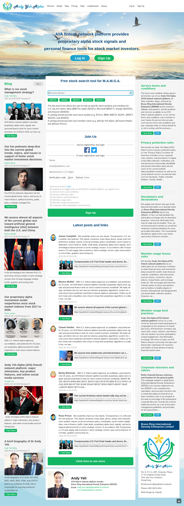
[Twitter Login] (94, 150)
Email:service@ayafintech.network (156, 484)
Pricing (74, 6)
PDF (158, 133)
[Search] (131, 93)
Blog (67, 6)
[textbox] (90, 93)
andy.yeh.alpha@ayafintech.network (93, 487)
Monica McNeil (10, 234)
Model (59, 6)
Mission (50, 6)
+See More (11, 136)
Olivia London (9, 313)
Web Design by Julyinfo (151, 492)
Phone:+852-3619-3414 (151, 488)
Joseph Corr (9, 381)
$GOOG (88, 100)
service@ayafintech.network (89, 490)
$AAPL (65, 100)
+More (38, 84)
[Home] (23, 6)
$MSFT (76, 100)
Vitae (82, 6)
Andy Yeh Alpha (10, 96)
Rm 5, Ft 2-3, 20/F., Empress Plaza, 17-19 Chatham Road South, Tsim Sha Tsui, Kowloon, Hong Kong (157, 476)
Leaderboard (92, 6)
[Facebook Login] (87, 150)
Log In (132, 6)
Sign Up (140, 6)
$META (53, 100)
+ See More (65, 273)
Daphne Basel (9, 163)
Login (68, 186)
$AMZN (99, 100)
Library (104, 6)
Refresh (79, 177)
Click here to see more (90, 461)
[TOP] (179, 501)
